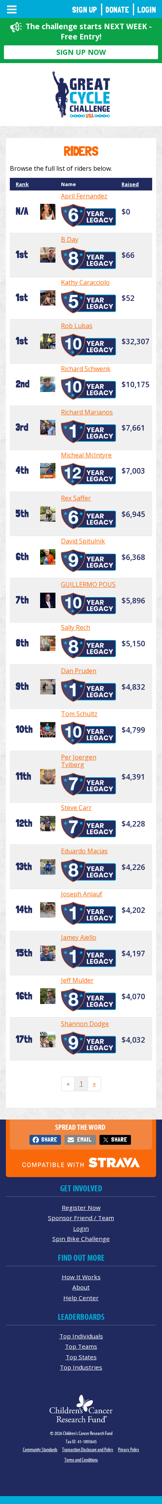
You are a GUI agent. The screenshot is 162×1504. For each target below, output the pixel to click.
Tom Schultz (79, 713)
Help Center (81, 1298)
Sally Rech (75, 627)
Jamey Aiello (78, 937)
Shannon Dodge (85, 1023)
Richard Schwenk (85, 368)
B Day (69, 239)
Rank (22, 184)
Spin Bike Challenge (81, 1239)
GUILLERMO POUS (88, 584)
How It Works (81, 1277)
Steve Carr (76, 807)
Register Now (81, 1207)
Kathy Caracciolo (85, 282)
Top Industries (81, 1367)
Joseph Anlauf (81, 894)
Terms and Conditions (81, 1460)
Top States (81, 1357)
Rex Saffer (76, 498)
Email (84, 1139)
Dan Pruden (78, 670)
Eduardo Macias (84, 851)
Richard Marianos (87, 412)
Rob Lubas (76, 325)
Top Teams (81, 1346)
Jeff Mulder (77, 980)
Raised (130, 184)
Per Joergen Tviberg (78, 761)
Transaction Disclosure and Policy (87, 1449)
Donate (117, 10)
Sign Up (84, 10)
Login (146, 10)
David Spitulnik (83, 541)
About (81, 1287)
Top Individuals (81, 1336)
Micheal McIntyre (86, 455)
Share (49, 1139)
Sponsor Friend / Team (81, 1218)
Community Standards (40, 1449)
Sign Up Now (81, 52)
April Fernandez (84, 196)
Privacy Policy (128, 1449)
